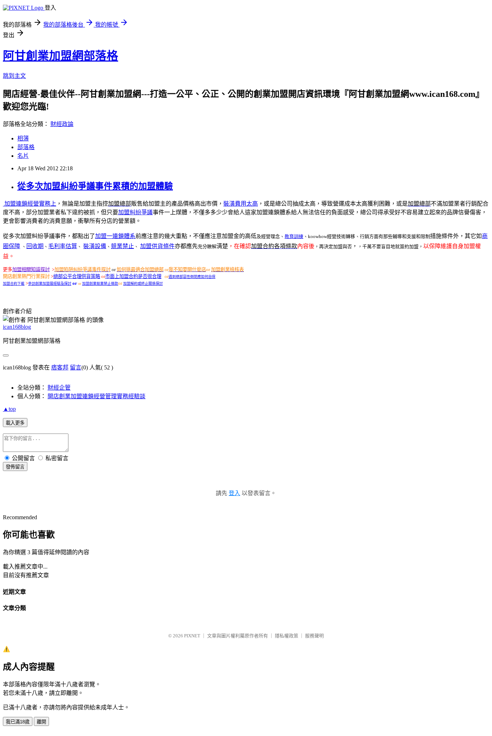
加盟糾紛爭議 (135, 212)
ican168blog (17, 327)
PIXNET (192, 635)
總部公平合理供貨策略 (76, 276)
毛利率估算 (62, 246)
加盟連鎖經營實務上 (29, 204)
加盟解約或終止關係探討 (143, 284)
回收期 (35, 246)
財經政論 (61, 124)
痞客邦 (59, 367)
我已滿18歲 (18, 721)
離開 (41, 721)
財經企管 (59, 388)
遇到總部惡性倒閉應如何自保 (192, 277)
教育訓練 (294, 236)
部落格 (26, 147)
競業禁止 (122, 246)
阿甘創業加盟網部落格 (60, 55)
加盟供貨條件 (157, 246)
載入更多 (15, 423)
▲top (9, 409)
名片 (23, 156)
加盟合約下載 (13, 284)
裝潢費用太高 (240, 204)
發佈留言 (15, 467)
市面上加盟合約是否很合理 (133, 276)
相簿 (23, 138)
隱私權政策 (286, 635)
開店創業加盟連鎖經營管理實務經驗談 (97, 396)
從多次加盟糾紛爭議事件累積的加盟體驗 (95, 186)
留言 (75, 367)
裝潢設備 (94, 246)
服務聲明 (314, 635)
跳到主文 (14, 76)
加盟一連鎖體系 (115, 236)
